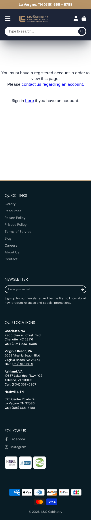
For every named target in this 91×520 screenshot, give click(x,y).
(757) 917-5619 (22, 364)
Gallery (10, 204)
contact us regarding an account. (53, 84)
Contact (11, 259)
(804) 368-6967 (24, 384)
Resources (13, 211)
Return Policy (15, 218)
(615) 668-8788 (23, 408)
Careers (11, 245)
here (29, 100)
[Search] (82, 31)
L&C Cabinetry (51, 512)
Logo (33, 19)
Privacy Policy (16, 224)
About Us (12, 252)
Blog (8, 238)
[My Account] (75, 18)
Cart (84, 19)
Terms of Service (18, 231)
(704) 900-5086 (24, 344)
